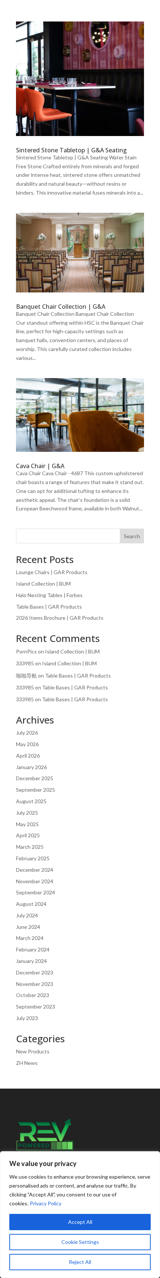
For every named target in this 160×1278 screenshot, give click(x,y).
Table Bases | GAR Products (49, 606)
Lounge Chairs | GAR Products (51, 572)
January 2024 (31, 961)
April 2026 (28, 755)
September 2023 (35, 1006)
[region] (80, 1214)
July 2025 (27, 812)
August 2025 (31, 801)
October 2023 (32, 995)
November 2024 (34, 881)
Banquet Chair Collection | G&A (60, 306)
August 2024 (31, 904)
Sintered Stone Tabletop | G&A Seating (71, 150)
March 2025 (30, 847)
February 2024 (32, 949)
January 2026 (31, 767)
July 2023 (27, 1018)
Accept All (80, 1222)
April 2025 (28, 835)
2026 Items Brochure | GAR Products (59, 618)
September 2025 (35, 790)
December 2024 (34, 870)
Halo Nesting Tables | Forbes (49, 595)
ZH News (27, 1063)
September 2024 (35, 892)
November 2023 (34, 984)
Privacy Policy (45, 1203)
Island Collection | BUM (43, 583)
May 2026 (27, 744)
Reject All (80, 1262)
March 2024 (30, 938)
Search (132, 536)
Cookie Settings (80, 1242)
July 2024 (27, 915)
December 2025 (34, 778)
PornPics (26, 651)
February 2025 (32, 858)
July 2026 (27, 732)
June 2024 (28, 927)
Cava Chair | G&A (40, 466)
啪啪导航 (26, 675)
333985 (25, 663)
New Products (32, 1051)
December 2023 (34, 972)
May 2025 (27, 824)
